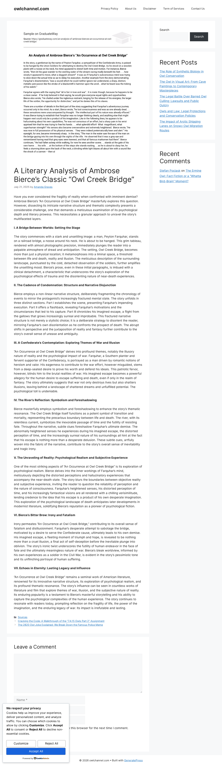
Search (164, 30)
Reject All (51, 743)
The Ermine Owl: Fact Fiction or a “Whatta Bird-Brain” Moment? (180, 176)
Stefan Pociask (170, 170)
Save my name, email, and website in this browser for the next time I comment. (73, 728)
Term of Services (173, 8)
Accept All (36, 751)
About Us (130, 8)
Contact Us (198, 8)
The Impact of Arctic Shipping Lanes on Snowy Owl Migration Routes (181, 126)
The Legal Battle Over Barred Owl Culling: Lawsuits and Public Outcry (183, 101)
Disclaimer (149, 8)
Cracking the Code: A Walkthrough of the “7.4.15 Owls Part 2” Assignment (61, 620)
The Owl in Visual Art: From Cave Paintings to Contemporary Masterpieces (183, 86)
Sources (22, 617)
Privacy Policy (109, 8)
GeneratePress (133, 760)
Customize (21, 743)
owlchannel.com (31, 8)
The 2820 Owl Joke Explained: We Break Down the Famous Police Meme (60, 624)
